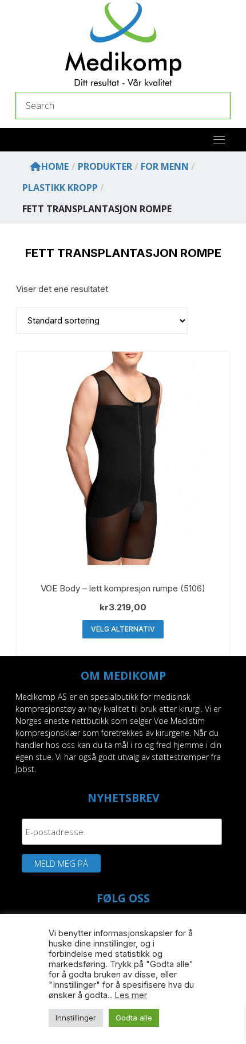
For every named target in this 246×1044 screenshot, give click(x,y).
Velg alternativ (123, 629)
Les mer (130, 995)
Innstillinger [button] (75, 1017)
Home (55, 166)
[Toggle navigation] (219, 139)
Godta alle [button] (134, 1017)
